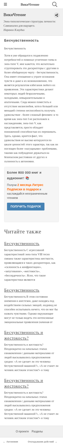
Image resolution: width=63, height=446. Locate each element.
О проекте (22, 431)
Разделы (37, 431)
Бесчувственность (21, 243)
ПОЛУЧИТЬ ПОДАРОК (25, 206)
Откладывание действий (41, 442)
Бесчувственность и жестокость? (23, 335)
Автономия (12, 442)
